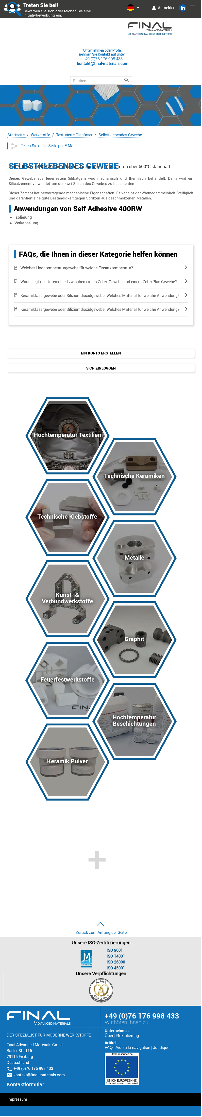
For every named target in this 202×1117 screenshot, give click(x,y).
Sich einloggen (101, 368)
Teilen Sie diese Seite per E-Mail (47, 145)
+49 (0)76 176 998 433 (103, 58)
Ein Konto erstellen (101, 353)
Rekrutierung (127, 1036)
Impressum (17, 1099)
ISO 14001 (116, 956)
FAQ (109, 1047)
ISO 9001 (115, 950)
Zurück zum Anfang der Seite (101, 932)
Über (109, 1036)
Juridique (161, 1047)
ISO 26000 (116, 962)
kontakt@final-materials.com (39, 1075)
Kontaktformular (25, 1084)
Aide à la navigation (133, 1047)
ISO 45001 (116, 968)
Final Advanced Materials (38, 1018)
